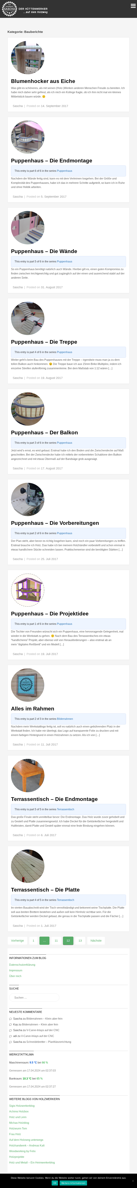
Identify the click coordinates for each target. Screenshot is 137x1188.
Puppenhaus (64, 170)
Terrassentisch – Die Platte (45, 890)
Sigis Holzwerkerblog (22, 1105)
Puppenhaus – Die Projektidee (50, 614)
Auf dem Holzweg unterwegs (26, 1139)
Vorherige (17, 940)
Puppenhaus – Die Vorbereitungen (55, 523)
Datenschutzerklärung (22, 964)
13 (80, 940)
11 (56, 940)
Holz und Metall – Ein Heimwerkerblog (32, 1162)
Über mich (15, 976)
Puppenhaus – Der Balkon (44, 432)
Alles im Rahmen (32, 709)
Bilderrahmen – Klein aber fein (44, 1018)
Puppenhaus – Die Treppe (44, 342)
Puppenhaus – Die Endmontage (51, 161)
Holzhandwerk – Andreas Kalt (26, 1145)
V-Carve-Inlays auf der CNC (42, 1030)
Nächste (96, 940)
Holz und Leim (17, 1117)
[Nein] (132, 1180)
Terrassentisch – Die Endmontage (54, 799)
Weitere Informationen (73, 1183)
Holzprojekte (16, 1156)
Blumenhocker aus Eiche (43, 81)
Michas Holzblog (19, 1122)
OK (54, 1183)
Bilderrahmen (65, 718)
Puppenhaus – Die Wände (44, 251)
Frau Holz (15, 1134)
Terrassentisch (65, 809)
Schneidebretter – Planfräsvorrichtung (48, 1041)
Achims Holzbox (19, 1111)
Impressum (15, 970)
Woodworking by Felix (22, 1151)
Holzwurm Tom (18, 1128)
